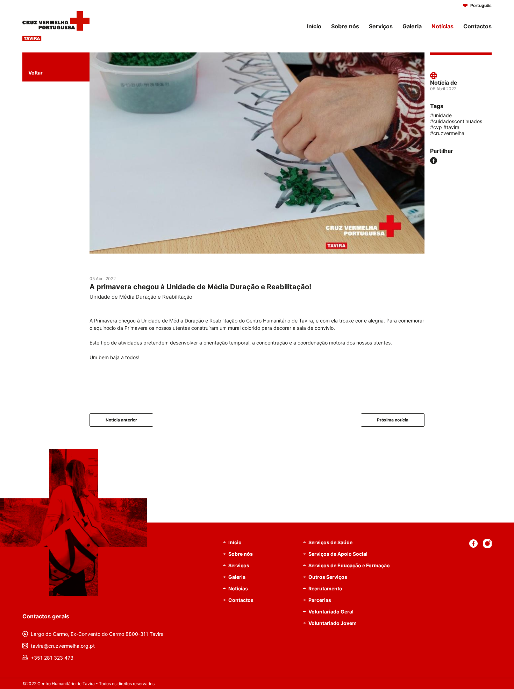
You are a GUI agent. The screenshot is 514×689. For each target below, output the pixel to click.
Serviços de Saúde (330, 542)
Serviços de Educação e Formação (349, 565)
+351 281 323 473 (52, 658)
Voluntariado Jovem (332, 623)
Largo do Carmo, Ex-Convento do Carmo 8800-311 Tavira (97, 634)
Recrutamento (325, 588)
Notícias (442, 26)
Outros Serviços (327, 577)
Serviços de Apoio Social (337, 554)
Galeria (412, 26)
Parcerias (319, 600)
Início (314, 26)
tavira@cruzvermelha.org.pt (63, 646)
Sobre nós (345, 26)
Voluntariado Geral (331, 612)
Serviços (381, 26)
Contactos (477, 26)
